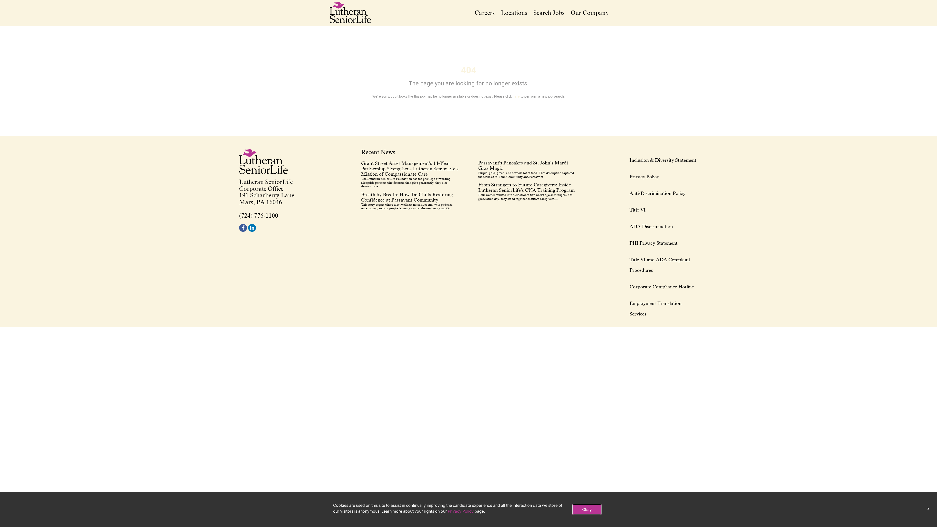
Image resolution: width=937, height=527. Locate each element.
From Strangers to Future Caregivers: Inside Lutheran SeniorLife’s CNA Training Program (526, 187)
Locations (514, 13)
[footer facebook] (243, 228)
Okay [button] (587, 509)
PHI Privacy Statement (654, 243)
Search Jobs (549, 13)
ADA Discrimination (651, 226)
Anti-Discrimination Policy (657, 193)
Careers (485, 13)
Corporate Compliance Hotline (662, 286)
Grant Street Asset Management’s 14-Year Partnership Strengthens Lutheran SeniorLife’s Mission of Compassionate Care (409, 169)
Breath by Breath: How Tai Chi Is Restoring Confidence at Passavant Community (407, 197)
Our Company (590, 13)
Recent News (378, 152)
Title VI (638, 210)
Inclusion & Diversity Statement (663, 160)
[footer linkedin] (252, 228)
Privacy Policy (644, 176)
